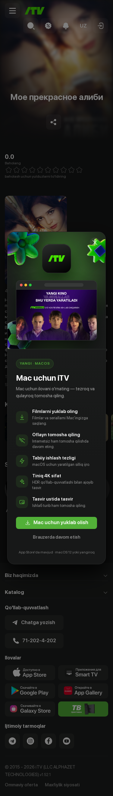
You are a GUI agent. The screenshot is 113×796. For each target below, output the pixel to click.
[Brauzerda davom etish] (95, 242)
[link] (56, 523)
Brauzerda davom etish (56, 537)
